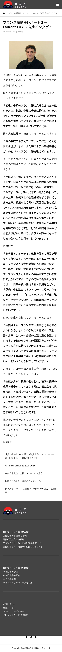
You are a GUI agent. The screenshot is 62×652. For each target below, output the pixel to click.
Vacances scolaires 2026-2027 (20, 465)
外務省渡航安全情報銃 (13, 539)
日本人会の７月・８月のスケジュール (23, 480)
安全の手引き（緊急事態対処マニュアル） (23, 546)
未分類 (20, 31)
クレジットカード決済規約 (15, 614)
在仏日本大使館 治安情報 (15, 535)
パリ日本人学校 (10, 571)
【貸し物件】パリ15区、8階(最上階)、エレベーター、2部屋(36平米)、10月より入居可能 (30, 456)
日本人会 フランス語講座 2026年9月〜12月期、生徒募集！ (31, 490)
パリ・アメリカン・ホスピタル (18, 582)
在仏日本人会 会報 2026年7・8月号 (23, 473)
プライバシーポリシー (13, 611)
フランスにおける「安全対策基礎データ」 (23, 543)
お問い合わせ (9, 604)
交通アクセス (9, 607)
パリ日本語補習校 (11, 575)
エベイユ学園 (9, 579)
